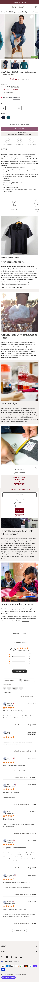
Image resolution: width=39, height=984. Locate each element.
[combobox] (28, 696)
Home (3, 12)
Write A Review (19, 671)
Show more (7, 692)
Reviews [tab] (16, 633)
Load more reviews (19, 930)
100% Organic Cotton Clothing (17, 12)
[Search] (32, 7)
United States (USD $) (10, 962)
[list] (19, 36)
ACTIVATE (19, 510)
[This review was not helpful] (34, 833)
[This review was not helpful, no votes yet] (34, 725)
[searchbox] (11, 680)
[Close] (36, 468)
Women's (19, 502)
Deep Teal (8, 117)
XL (19, 108)
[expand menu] (2, 7)
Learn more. (25, 621)
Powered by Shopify (20, 974)
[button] (36, 7)
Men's (18, 506)
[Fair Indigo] (19, 7)
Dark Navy (3, 117)
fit (4, 688)
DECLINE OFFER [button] (19, 515)
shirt (21, 688)
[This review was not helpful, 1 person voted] (34, 804)
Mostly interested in (19, 500)
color (9, 688)
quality (15, 688)
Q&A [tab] (24, 633)
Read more (19, 861)
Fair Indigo (10, 974)
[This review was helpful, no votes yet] (30, 751)
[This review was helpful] (30, 725)
